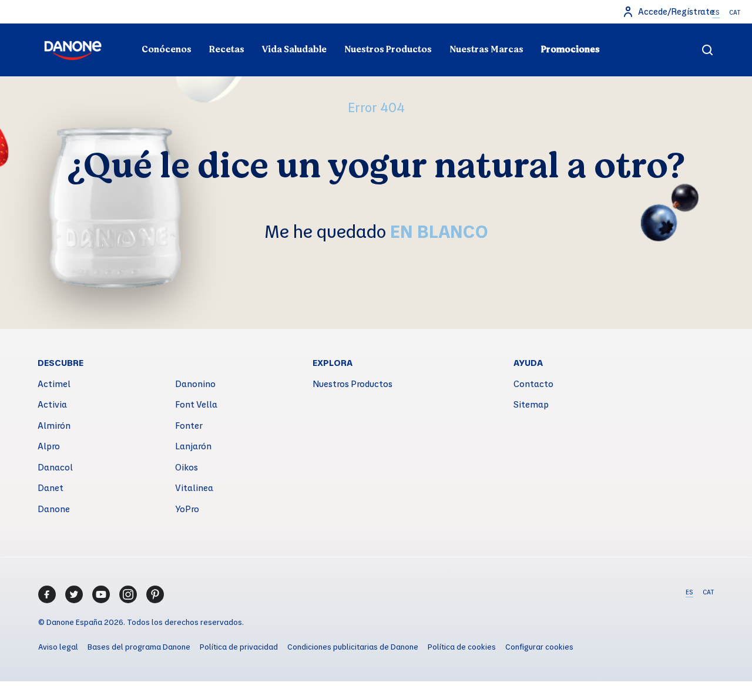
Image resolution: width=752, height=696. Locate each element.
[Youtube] (101, 594)
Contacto (533, 383)
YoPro (187, 509)
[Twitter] (74, 594)
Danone (54, 509)
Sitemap (531, 404)
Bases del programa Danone (139, 646)
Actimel (54, 383)
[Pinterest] (155, 594)
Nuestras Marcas (486, 49)
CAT (734, 12)
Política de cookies (462, 646)
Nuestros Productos (388, 49)
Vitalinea (194, 487)
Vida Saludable (294, 49)
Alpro (49, 446)
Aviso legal (58, 646)
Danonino (195, 383)
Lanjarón (193, 446)
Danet (50, 487)
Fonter (189, 425)
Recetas (226, 49)
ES (716, 12)
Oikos (186, 467)
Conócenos (167, 49)
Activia (52, 404)
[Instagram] (128, 594)
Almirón (54, 425)
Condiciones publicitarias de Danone (352, 646)
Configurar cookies (539, 646)
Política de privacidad (239, 646)
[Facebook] (47, 594)
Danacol (55, 467)
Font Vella (196, 404)
